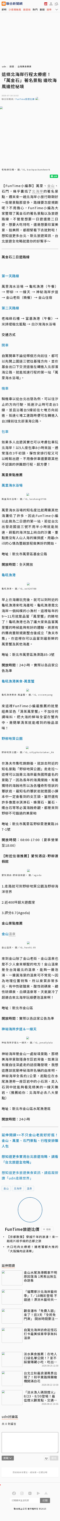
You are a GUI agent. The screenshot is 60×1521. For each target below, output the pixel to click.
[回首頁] (14, 4)
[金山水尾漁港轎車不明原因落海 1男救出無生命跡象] (12, 1277)
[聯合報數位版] (46, 4)
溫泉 (29, 1188)
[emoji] (46, 1458)
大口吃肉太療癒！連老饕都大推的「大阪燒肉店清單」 (32, 1249)
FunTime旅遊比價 (25, 99)
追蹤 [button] (48, 1229)
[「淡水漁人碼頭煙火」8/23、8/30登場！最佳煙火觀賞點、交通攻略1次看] (12, 1397)
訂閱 (45, 1500)
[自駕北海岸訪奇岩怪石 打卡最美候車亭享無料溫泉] (12, 1335)
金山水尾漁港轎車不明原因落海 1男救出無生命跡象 (40, 1276)
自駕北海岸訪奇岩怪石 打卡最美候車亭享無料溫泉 (41, 1334)
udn (4, 66)
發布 (54, 1458)
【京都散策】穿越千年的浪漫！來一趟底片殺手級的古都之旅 (32, 1239)
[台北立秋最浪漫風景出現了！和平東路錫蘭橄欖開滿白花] (12, 1378)
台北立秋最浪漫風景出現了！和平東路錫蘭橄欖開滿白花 (40, 1377)
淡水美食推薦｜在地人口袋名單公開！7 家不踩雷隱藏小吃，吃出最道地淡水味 (40, 1358)
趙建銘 (27, 9)
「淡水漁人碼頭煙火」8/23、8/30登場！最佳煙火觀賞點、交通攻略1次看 (40, 1396)
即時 (4, 9)
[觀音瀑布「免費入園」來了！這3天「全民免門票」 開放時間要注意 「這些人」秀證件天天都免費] (12, 1316)
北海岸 (18, 1188)
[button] (51, 4)
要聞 (42, 9)
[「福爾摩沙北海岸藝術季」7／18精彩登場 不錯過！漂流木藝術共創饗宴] (12, 1297)
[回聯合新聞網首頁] (4, 4)
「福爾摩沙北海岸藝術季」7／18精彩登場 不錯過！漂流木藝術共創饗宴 (40, 1295)
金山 (6, 1188)
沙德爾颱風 (15, 9)
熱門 (35, 9)
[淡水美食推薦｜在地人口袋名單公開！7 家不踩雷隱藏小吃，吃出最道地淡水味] (12, 1359)
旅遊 (12, 66)
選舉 (49, 9)
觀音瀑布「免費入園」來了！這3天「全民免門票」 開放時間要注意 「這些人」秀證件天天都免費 (41, 1314)
